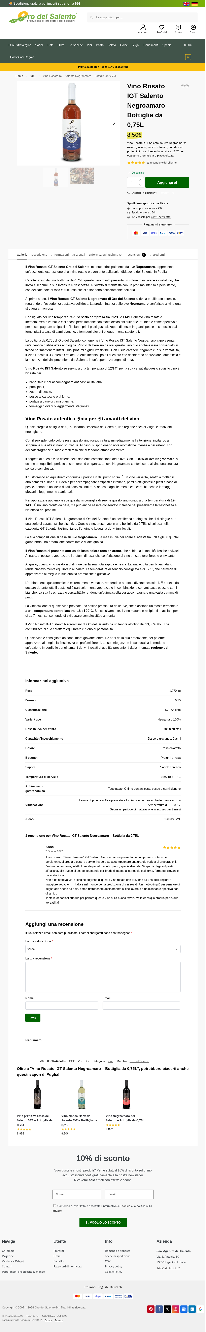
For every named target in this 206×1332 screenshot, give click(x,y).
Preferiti (162, 32)
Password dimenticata (67, 1266)
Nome (29, 998)
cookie (126, 1206)
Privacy (48, 1320)
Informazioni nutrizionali (68, 254)
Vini (32, 76)
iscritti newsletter (161, 217)
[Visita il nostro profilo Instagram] (175, 1309)
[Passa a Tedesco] (195, 4)
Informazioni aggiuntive (105, 254)
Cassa (193, 32)
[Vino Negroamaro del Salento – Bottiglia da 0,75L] (125, 1095)
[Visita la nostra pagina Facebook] (159, 1309)
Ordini (57, 1256)
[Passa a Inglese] (186, 4)
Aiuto (178, 32)
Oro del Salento (139, 1061)
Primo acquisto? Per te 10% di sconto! (102, 67)
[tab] (23, 254)
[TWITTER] (167, 1309)
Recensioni (135, 254)
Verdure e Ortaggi (13, 1261)
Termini (59, 1320)
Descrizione (39, 254)
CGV (108, 1261)
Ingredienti (157, 254)
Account (143, 32)
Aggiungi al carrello (167, 184)
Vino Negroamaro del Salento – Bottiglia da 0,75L (125, 1118)
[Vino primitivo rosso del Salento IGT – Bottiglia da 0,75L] (36, 1095)
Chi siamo (8, 1251)
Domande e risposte (117, 1251)
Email (106, 998)
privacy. (57, 1211)
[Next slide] (114, 123)
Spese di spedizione (118, 1256)
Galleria (22, 254)
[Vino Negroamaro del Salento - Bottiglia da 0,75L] (187, 86)
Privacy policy (113, 1266)
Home (19, 76)
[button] (191, 51)
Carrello (59, 1261)
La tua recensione (38, 958)
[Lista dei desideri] (49, 1085)
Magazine (8, 1256)
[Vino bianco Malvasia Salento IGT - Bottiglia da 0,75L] (183, 86)
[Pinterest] (150, 1309)
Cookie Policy (113, 1271)
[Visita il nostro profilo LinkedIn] (192, 1309)
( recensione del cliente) (162, 162)
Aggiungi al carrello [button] (36, 1142)
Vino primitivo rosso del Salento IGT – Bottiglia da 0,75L (35, 1120)
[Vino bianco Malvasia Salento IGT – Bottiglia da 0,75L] (80, 1095)
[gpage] (183, 1309)
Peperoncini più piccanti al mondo (23, 1271)
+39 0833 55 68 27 (168, 1268)
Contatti (7, 1266)
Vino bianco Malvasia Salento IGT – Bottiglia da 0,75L (79, 1120)
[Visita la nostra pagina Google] (200, 1309)
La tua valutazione (39, 941)
